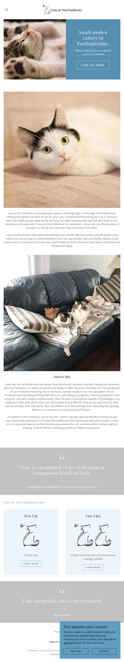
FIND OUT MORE (93, 65)
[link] (62, 10)
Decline (76, 651)
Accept (104, 651)
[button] (12, 10)
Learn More (31, 563)
